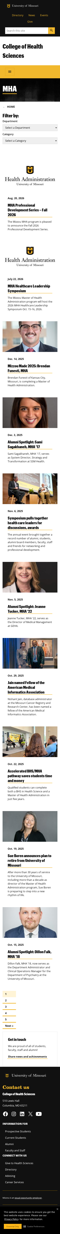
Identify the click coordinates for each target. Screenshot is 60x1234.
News (31, 15)
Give (30, 21)
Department (10, 121)
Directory (17, 15)
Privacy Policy (11, 1219)
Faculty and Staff (15, 1150)
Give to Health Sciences (19, 1163)
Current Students (15, 1138)
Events (44, 15)
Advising (10, 1176)
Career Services (14, 1182)
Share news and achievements (27, 1056)
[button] (34, 1226)
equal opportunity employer (28, 1197)
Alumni (9, 1144)
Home (11, 106)
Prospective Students (18, 1131)
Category (8, 134)
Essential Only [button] (13, 1226)
